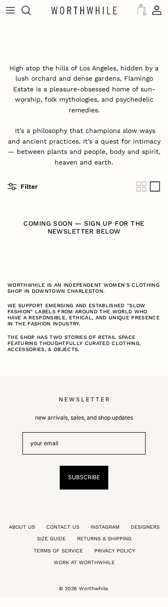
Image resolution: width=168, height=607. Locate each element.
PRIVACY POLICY (114, 551)
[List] (155, 186)
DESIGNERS (145, 527)
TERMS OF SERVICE (58, 551)
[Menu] (10, 10)
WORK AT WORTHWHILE (84, 562)
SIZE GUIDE (51, 539)
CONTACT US (62, 527)
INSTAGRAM (105, 527)
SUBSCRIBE (84, 477)
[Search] (31, 10)
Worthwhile (93, 589)
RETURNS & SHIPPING (104, 539)
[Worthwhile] (84, 10)
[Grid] (141, 186)
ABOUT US (22, 527)
